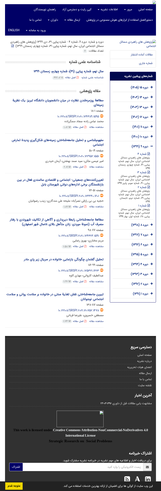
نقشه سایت (145, 385)
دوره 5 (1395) (139, 254)
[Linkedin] (147, 480)
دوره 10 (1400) (140, 136)
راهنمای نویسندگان (45, 9)
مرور (129, 9)
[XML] (13, 46)
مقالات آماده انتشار (142, 54)
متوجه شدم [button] (14, 486)
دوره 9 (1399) (140, 146)
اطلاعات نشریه (109, 9)
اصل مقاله (65, 77)
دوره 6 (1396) (140, 244)
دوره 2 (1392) (140, 284)
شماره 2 (142, 187)
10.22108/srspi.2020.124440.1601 (79, 196)
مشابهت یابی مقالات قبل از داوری (132, 403)
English (13, 30)
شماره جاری (146, 63)
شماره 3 (142, 172)
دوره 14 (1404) (139, 97)
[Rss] (127, 480)
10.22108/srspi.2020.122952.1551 (79, 156)
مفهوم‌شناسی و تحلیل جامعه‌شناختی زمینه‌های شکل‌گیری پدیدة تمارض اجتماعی (58, 142)
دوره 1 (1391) (140, 293)
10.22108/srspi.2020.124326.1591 (78, 235)
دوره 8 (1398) (139, 225)
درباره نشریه (144, 361)
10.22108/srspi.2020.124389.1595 (78, 116)
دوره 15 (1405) (139, 87)
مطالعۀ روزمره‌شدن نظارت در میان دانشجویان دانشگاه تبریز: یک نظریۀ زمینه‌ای (58, 103)
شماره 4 (142, 154)
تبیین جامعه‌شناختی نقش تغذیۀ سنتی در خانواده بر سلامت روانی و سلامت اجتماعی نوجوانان (55, 297)
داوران (54, 20)
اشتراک (16, 467)
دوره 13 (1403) (139, 107)
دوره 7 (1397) (139, 234)
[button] (61, 486)
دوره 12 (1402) (139, 117)
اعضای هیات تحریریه (139, 367)
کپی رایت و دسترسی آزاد (76, 9)
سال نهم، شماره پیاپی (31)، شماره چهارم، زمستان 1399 (69, 71)
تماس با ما (35, 20)
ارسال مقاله (73, 20)
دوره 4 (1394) (139, 264)
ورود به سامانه (37, 30)
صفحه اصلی (145, 9)
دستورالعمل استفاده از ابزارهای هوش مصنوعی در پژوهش (119, 20)
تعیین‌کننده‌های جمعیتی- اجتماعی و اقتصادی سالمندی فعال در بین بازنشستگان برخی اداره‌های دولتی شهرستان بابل (60, 182)
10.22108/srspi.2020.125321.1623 (78, 270)
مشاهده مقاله (96, 127)
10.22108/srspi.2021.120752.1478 (78, 310)
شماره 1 (142, 205)
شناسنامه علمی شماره (93, 77)
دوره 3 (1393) (139, 274)
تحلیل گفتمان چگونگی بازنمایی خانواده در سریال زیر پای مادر (64, 259)
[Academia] (136, 480)
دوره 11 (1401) (140, 126)
